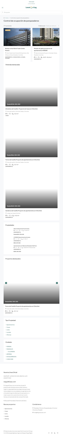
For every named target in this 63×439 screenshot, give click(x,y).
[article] (31, 289)
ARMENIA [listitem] (9, 354)
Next (57, 283)
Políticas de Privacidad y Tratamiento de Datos (15, 400)
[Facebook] (49, 433)
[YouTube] (58, 433)
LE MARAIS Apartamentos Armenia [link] (22, 237)
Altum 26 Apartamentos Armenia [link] (21, 228)
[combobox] (52, 25)
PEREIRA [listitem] (9, 346)
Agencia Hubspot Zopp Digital (24, 433)
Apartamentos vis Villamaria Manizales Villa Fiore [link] (25, 245)
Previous (6, 283)
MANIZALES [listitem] (10, 349)
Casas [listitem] (8, 327)
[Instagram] (52, 433)
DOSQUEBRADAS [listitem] (11, 356)
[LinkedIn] (55, 433)
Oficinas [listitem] (9, 334)
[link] (17, 37)
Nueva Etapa (26, 30)
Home (6, 18)
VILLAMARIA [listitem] (11, 351)
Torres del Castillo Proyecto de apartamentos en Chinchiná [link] (22, 160)
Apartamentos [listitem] (11, 324)
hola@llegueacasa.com (40, 412)
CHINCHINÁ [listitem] (10, 359)
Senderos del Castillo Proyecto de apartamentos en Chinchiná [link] (23, 210)
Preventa (21, 30)
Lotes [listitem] (8, 329)
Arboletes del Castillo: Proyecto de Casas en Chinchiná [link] (21, 109)
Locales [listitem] (9, 332)
